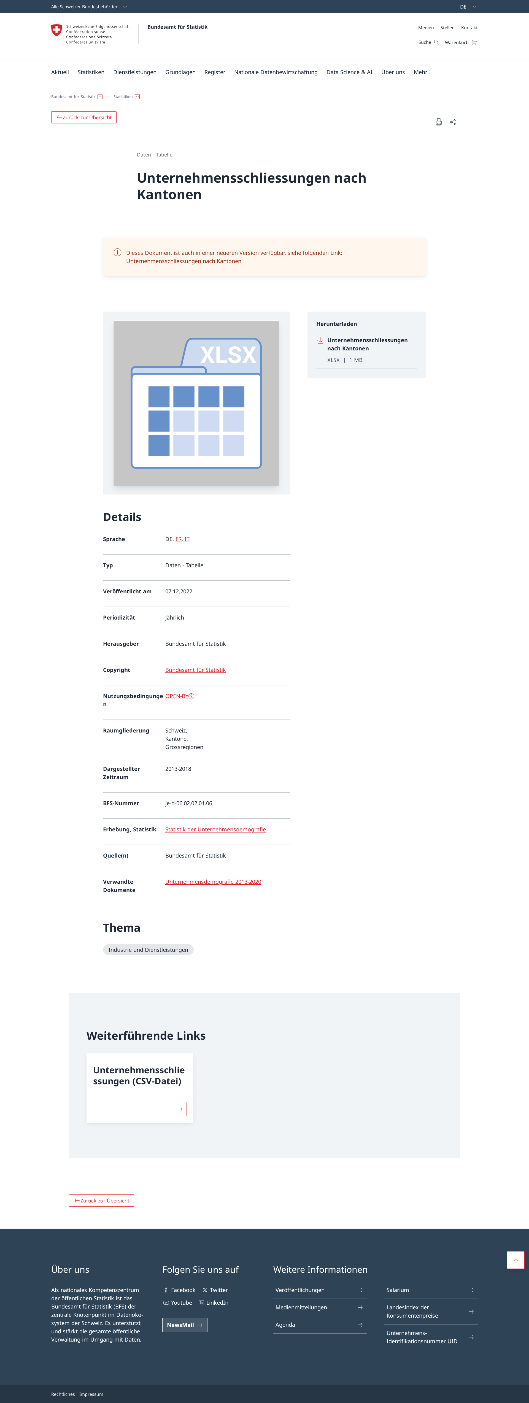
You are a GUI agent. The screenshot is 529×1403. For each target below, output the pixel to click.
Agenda (285, 1324)
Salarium (398, 1290)
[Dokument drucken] (438, 122)
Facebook (183, 1290)
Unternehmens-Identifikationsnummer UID (422, 1337)
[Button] (179, 1109)
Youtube (181, 1302)
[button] (60, 72)
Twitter (219, 1290)
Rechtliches (63, 1394)
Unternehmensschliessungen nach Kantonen (183, 261)
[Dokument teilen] (453, 122)
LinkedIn (217, 1302)
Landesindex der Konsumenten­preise (412, 1311)
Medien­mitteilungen (301, 1307)
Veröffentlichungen (300, 1290)
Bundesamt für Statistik (177, 26)
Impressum (91, 1394)
